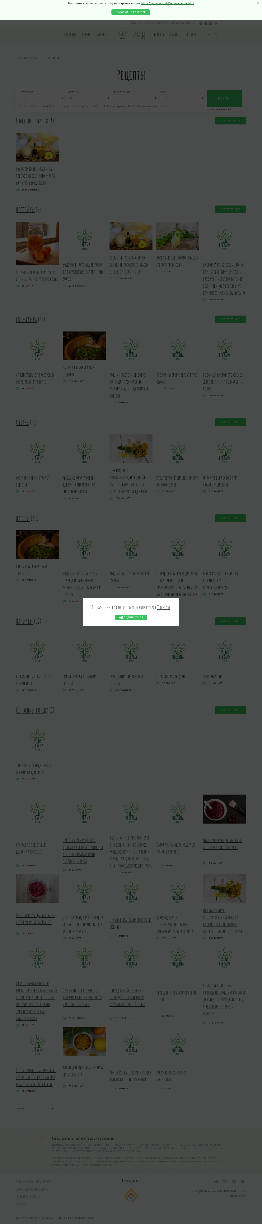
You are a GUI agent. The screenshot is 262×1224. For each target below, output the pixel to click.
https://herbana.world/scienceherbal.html (167, 3)
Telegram (163, 607)
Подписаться (133, 617)
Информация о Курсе (130, 12)
